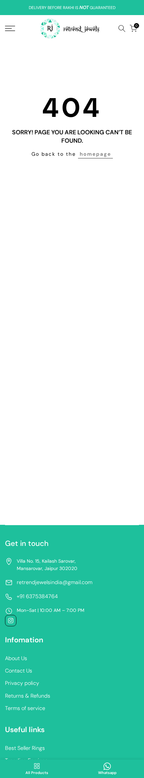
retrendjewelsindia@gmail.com (54, 582)
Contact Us (18, 670)
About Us (16, 658)
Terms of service (25, 708)
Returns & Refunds (27, 695)
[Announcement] (72, 8)
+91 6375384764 (37, 596)
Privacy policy (22, 683)
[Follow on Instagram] (10, 620)
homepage (95, 154)
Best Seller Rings (25, 748)
